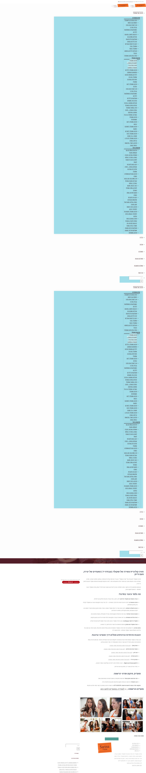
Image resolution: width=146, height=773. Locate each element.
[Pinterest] (115, 738)
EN (118, 1)
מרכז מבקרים (136, 17)
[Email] (105, 738)
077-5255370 (130, 1)
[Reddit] (108, 738)
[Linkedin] (110, 738)
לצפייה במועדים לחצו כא (112, 689)
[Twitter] (116, 738)
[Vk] (107, 738)
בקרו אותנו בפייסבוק (123, 1)
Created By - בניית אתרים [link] (71, 582)
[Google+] (111, 738)
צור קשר (137, 751)
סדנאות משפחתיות (134, 749)
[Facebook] (118, 738)
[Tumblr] (113, 738)
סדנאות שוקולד (136, 58)
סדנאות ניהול (136, 147)
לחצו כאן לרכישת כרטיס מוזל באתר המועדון (120, 645)
